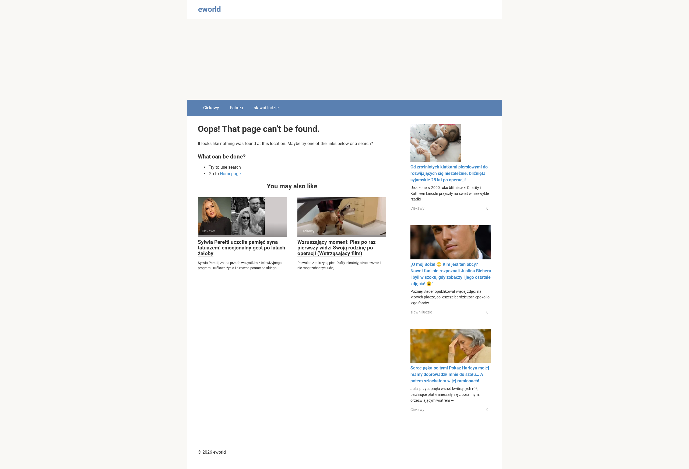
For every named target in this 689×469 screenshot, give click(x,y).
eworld (209, 9)
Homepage (230, 173)
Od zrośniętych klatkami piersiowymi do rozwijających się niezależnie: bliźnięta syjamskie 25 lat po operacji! (449, 173)
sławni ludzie (266, 107)
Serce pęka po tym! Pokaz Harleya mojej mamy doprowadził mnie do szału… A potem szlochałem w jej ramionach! (449, 374)
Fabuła (236, 107)
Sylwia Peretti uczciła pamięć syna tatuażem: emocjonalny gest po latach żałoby (241, 247)
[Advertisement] (344, 59)
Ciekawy (211, 107)
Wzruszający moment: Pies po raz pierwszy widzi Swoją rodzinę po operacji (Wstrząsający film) (336, 247)
